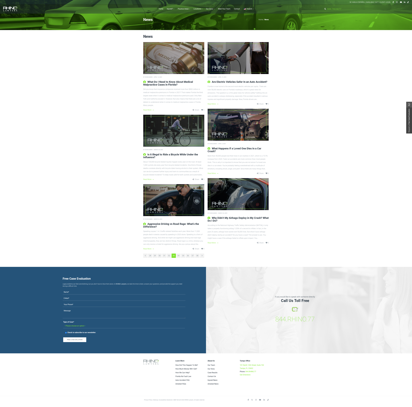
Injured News (212, 380)
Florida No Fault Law (183, 376)
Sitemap (155, 400)
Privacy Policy (148, 400)
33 (174, 256)
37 (193, 256)
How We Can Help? (182, 373)
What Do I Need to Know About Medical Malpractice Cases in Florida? (168, 83)
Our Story (211, 369)
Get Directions (245, 375)
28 (150, 256)
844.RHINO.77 (295, 319)
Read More (147, 110)
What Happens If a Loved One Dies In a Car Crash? (234, 150)
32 (169, 256)
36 (188, 256)
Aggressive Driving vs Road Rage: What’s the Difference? (171, 225)
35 (183, 256)
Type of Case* (68, 322)
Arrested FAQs (180, 384)
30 (160, 256)
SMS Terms (176, 400)
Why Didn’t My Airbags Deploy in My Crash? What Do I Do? (238, 219)
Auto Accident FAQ (182, 380)
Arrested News (213, 384)
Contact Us (212, 376)
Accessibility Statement (166, 400)
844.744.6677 (334, 9)
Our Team (211, 365)
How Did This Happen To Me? (186, 365)
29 (155, 256)
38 (197, 256)
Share (197, 110)
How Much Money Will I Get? (186, 369)
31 (164, 256)
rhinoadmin (148, 77)
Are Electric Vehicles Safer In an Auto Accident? (239, 81)
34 (178, 256)
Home (260, 20)
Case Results (212, 373)
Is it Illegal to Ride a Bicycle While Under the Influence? (170, 156)
